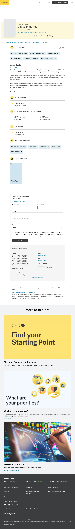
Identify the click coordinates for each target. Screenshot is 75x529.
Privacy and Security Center (17, 508)
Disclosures (29, 487)
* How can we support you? (19, 225)
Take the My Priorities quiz (10, 418)
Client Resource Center (11, 497)
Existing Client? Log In (18, 201)
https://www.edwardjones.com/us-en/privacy (24, 292)
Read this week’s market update (11, 470)
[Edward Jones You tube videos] (17, 504)
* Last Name (41, 204)
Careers (7, 491)
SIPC (29, 519)
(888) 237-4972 (42, 260)
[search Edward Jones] (39, 2)
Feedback (6, 508)
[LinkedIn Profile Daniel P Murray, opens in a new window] (59, 47)
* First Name (15, 204)
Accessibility (43, 508)
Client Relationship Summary (56, 491)
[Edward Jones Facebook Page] (5, 504)
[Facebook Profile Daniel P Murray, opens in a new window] (63, 47)
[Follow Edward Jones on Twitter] (13, 504)
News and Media (53, 487)
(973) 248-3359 (42, 255)
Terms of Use (51, 508)
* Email (14, 211)
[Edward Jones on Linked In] (9, 504)
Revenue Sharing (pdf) (32, 508)
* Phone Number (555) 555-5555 (20, 218)
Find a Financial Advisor (60, 2)
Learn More (7, 368)
